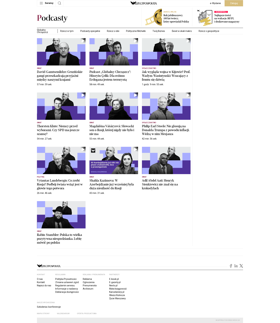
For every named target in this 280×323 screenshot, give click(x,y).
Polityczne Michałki (136, 31)
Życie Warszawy (117, 298)
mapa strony (43, 313)
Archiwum (88, 288)
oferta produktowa (87, 313)
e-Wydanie (215, 3)
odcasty (52, 18)
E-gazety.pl (115, 282)
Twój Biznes (158, 31)
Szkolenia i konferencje (49, 307)
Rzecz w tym (67, 31)
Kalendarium (63, 313)
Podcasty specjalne (90, 31)
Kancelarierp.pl (116, 292)
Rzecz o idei (113, 31)
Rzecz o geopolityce (209, 31)
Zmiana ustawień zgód (67, 282)
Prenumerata (90, 285)
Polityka (40, 177)
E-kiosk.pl (114, 279)
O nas (40, 279)
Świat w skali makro (182, 31)
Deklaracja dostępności (67, 292)
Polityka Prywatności (65, 279)
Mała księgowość (118, 288)
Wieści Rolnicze (117, 295)
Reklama (87, 279)
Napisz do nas (44, 285)
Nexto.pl (113, 285)
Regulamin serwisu (65, 285)
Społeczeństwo (149, 68)
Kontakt (41, 282)
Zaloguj (234, 3)
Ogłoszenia (88, 282)
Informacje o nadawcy (66, 288)
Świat (39, 68)
